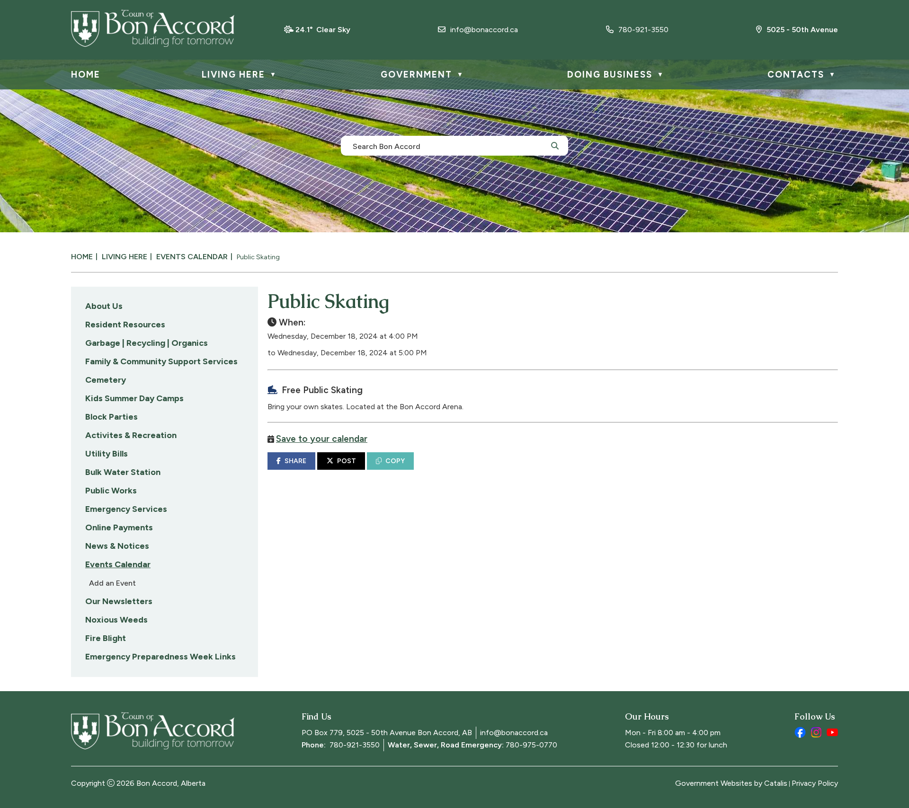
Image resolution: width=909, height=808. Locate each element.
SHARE (295, 461)
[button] (555, 145)
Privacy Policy (815, 783)
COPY (395, 461)
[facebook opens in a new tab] (800, 732)
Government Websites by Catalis (731, 783)
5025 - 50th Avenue (802, 29)
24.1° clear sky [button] (322, 29)
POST (346, 461)
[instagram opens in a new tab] (816, 732)
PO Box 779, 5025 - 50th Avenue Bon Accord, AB (387, 732)
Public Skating (258, 257)
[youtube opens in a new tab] (832, 732)
